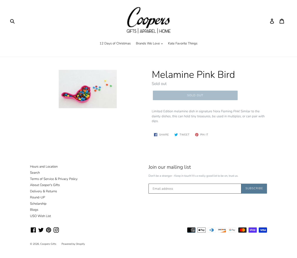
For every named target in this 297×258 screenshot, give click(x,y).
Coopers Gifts (48, 244)
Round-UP (37, 197)
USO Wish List (40, 216)
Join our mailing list (169, 167)
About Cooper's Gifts (45, 185)
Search (35, 172)
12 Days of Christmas (115, 43)
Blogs (34, 209)
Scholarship (38, 203)
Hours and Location (44, 166)
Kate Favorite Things (182, 43)
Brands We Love (148, 43)
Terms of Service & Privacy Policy (54, 179)
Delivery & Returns (43, 191)
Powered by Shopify (73, 244)
